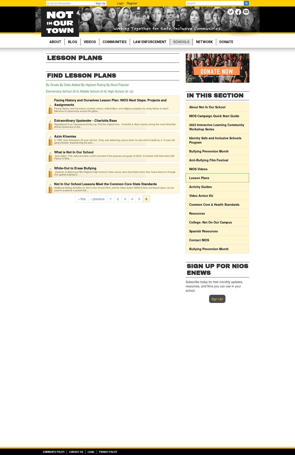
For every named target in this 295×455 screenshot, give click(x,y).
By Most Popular (117, 85)
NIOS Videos (198, 169)
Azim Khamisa (65, 136)
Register (132, 3)
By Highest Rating (93, 85)
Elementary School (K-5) (62, 91)
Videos (90, 42)
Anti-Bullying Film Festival (208, 160)
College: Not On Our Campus (210, 222)
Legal (91, 452)
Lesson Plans (199, 178)
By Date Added (70, 85)
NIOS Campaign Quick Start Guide (214, 116)
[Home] (60, 21)
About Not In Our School (207, 107)
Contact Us (76, 452)
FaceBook (239, 12)
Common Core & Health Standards (214, 204)
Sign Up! (217, 299)
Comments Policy (54, 452)
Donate (226, 42)
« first (82, 199)
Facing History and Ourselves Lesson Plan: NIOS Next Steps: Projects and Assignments (110, 102)
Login (120, 3)
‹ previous (98, 199)
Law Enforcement (150, 42)
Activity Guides (200, 187)
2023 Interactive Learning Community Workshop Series (216, 127)
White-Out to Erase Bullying (75, 168)
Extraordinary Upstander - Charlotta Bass (85, 120)
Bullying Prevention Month (209, 151)
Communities (115, 42)
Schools (181, 42)
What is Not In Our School (74, 152)
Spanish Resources (203, 231)
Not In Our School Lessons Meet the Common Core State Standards (105, 183)
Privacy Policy (108, 452)
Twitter (231, 12)
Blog (72, 42)
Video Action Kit (201, 195)
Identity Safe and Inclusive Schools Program (215, 140)
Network (204, 42)
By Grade (52, 85)
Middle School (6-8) (93, 91)
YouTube (246, 12)
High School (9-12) (120, 91)
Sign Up (100, 3)
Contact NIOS (199, 240)
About (55, 42)
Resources (197, 213)
